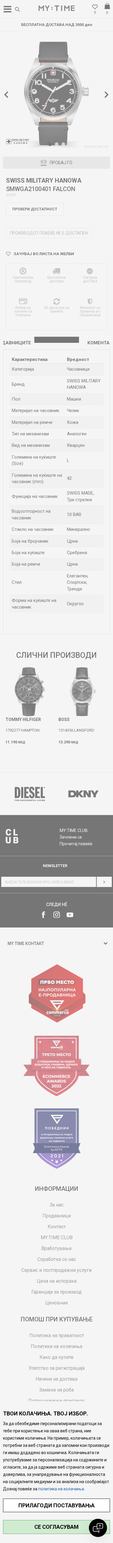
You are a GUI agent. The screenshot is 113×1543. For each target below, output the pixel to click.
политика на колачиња (61, 1488)
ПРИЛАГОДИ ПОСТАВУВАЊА (56, 1505)
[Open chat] (98, 1528)
